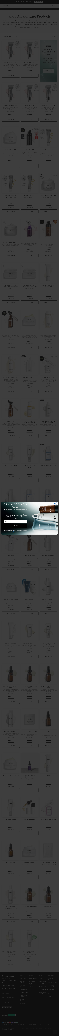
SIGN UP (15, 526)
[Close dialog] (55, 503)
